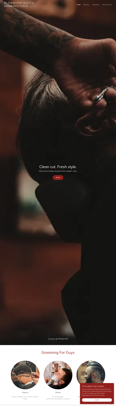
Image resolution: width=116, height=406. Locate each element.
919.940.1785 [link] (63, 339)
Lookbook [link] (95, 5)
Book (58, 177)
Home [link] (79, 5)
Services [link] (86, 5)
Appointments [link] (107, 5)
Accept (97, 400)
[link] (23, 6)
